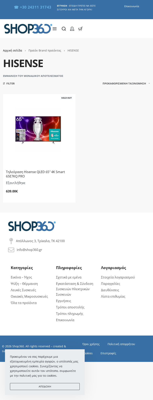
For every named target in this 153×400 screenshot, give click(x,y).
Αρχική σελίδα (12, 50)
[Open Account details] (72, 29)
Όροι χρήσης (91, 344)
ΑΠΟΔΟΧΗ (45, 386)
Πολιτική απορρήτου (121, 344)
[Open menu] (54, 28)
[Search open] (64, 29)
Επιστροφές (108, 353)
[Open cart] (80, 29)
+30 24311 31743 (35, 7)
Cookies (87, 353)
